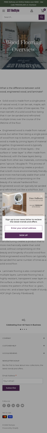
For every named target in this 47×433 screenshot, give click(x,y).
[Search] (42, 17)
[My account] (31, 10)
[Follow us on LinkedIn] (13, 405)
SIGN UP (23, 235)
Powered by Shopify (10, 428)
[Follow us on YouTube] (22, 405)
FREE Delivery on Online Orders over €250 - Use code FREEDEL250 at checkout (23, 3)
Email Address (9, 376)
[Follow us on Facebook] (8, 405)
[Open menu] (3, 11)
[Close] (41, 196)
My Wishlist (37, 10)
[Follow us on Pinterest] (18, 405)
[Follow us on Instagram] (4, 405)
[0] (42, 10)
